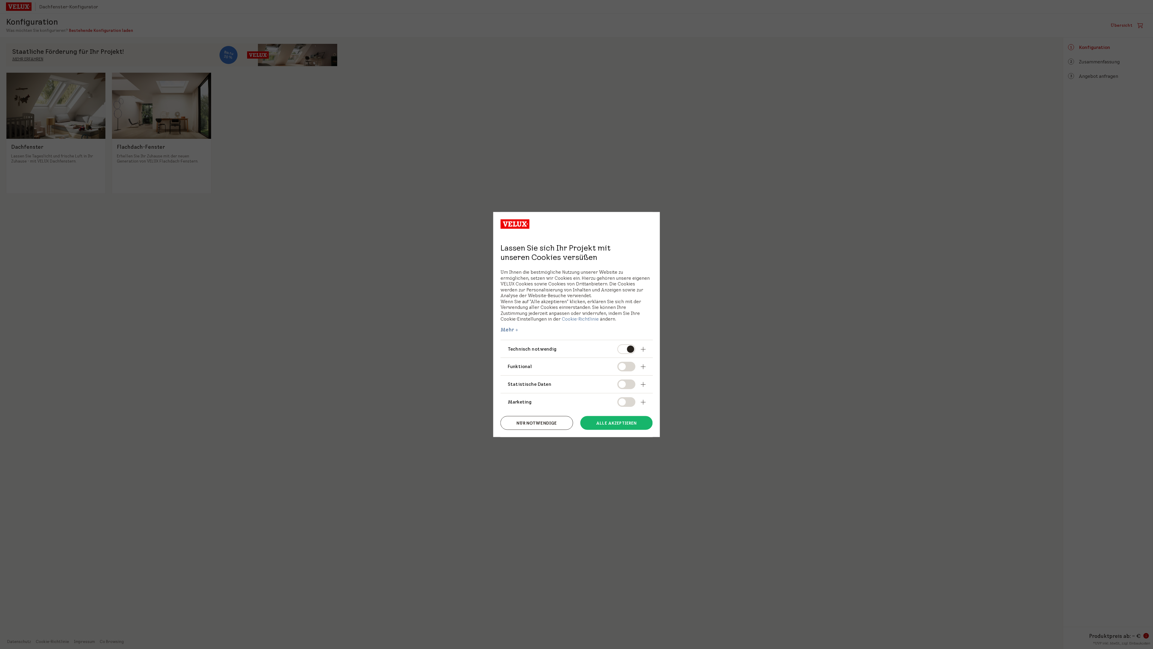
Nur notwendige (536, 422)
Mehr (507, 329)
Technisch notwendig (532, 349)
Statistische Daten (529, 384)
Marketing (519, 402)
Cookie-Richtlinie (580, 319)
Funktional (520, 366)
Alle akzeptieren (616, 422)
